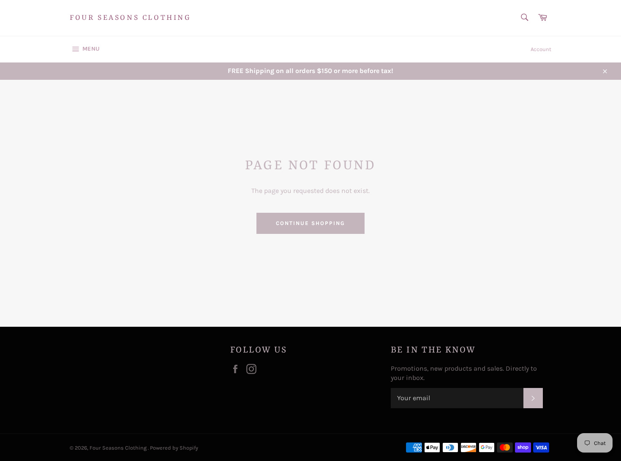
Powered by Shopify (174, 448)
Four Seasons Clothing (130, 18)
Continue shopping (310, 223)
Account (541, 49)
